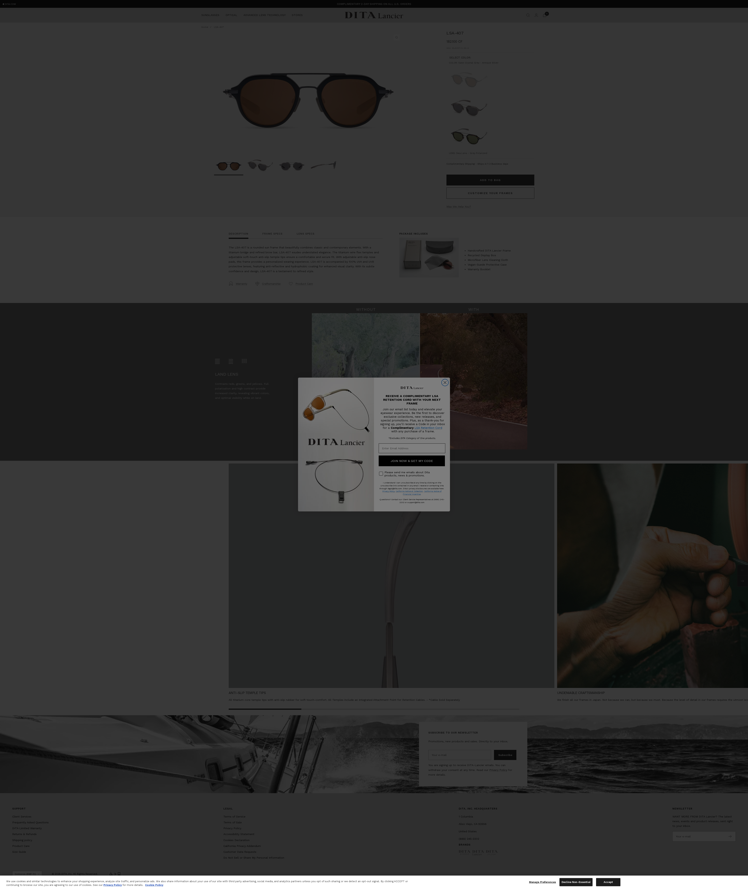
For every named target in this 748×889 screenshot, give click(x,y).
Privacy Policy (112, 885)
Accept (608, 882)
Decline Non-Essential (576, 882)
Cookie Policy (154, 885)
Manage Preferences (542, 882)
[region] (374, 882)
